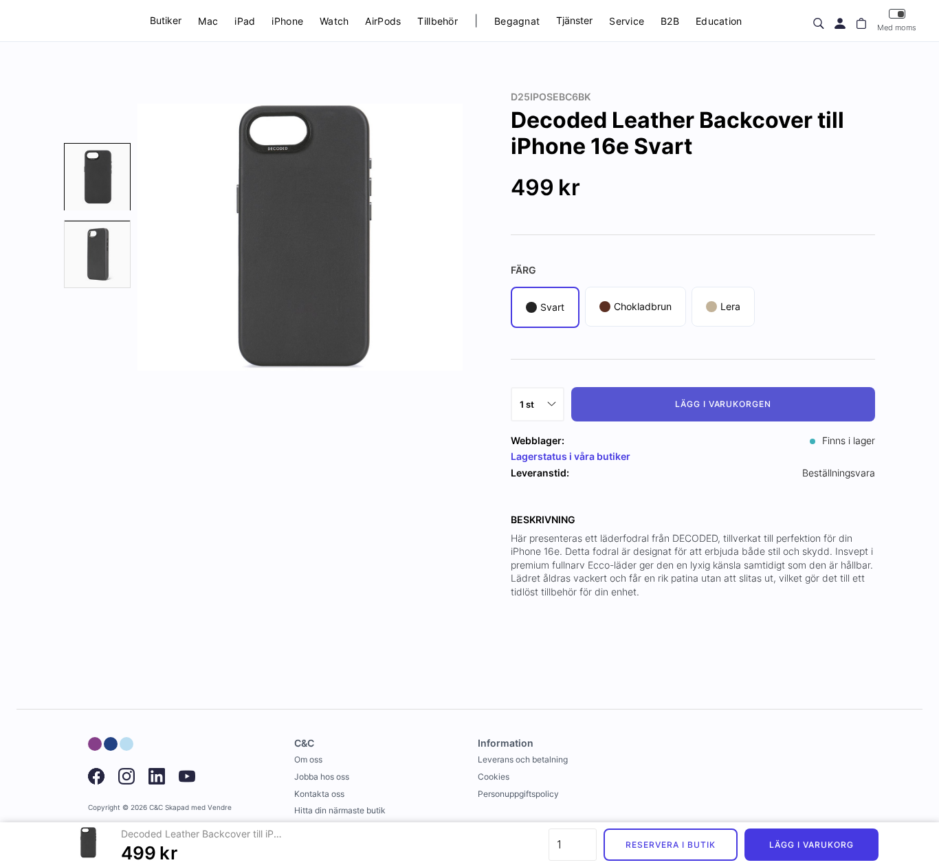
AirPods (383, 21)
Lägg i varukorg (811, 844)
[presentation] (97, 177)
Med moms (896, 27)
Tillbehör (437, 21)
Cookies (493, 776)
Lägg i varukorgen (723, 404)
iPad (244, 21)
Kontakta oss (319, 794)
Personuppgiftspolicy (518, 794)
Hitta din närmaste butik (340, 810)
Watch (334, 21)
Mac (208, 21)
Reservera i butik (670, 844)
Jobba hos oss (321, 776)
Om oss (308, 759)
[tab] (97, 177)
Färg (523, 270)
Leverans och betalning (523, 759)
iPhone (287, 21)
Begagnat (517, 21)
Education (719, 21)
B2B (670, 21)
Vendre (220, 807)
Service (626, 21)
